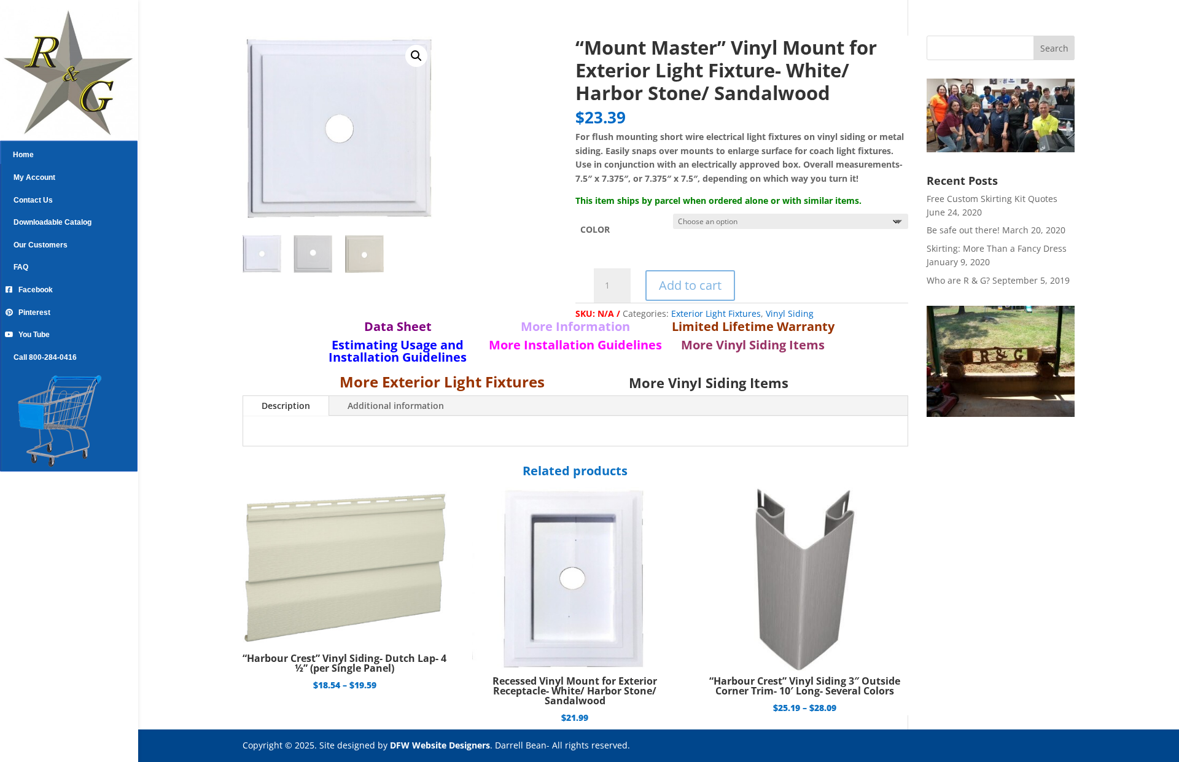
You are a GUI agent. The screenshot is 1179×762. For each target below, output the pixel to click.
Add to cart (690, 285)
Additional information (396, 405)
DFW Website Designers (440, 745)
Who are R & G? (958, 280)
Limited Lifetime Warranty (753, 326)
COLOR (595, 229)
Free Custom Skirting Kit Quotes (992, 198)
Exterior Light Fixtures (716, 313)
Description (286, 405)
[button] (416, 56)
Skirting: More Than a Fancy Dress (997, 248)
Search (1054, 48)
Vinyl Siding (790, 313)
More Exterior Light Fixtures (442, 381)
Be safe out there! (963, 230)
